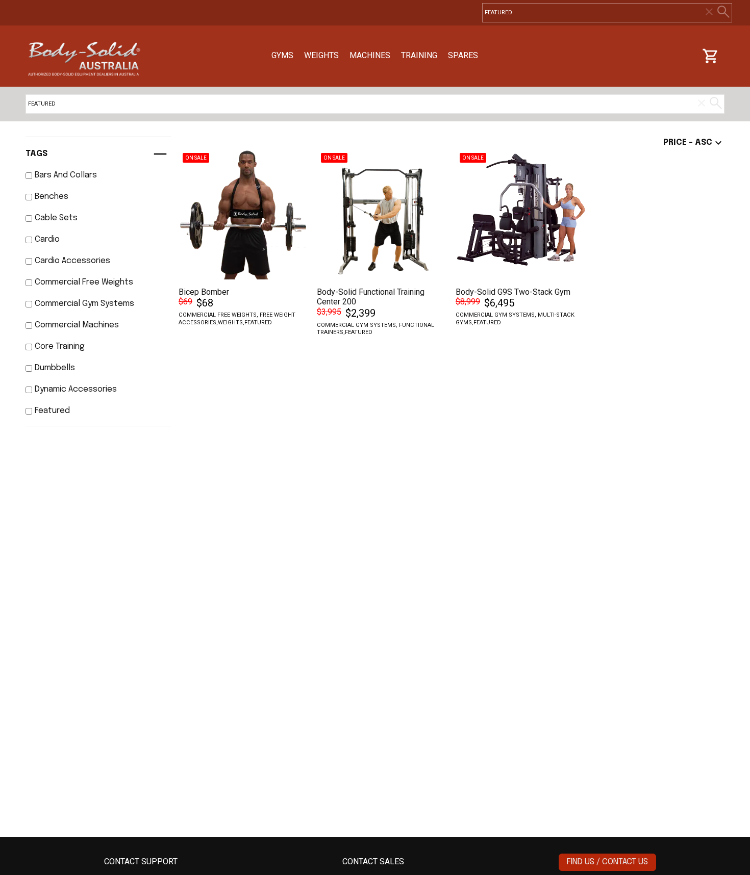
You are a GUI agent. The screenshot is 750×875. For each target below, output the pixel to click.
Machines (369, 55)
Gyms (282, 55)
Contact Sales (373, 861)
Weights (321, 55)
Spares (463, 55)
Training (419, 55)
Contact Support (141, 861)
